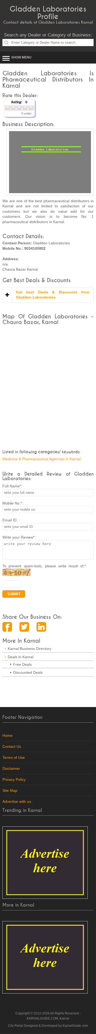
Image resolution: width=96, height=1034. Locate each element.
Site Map (9, 790)
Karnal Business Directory (29, 648)
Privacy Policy (14, 779)
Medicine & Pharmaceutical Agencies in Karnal (41, 459)
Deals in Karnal (20, 657)
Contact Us (11, 746)
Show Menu (21, 57)
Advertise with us (16, 801)
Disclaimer (11, 768)
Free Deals (22, 664)
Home (7, 735)
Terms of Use (13, 757)
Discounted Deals (28, 672)
